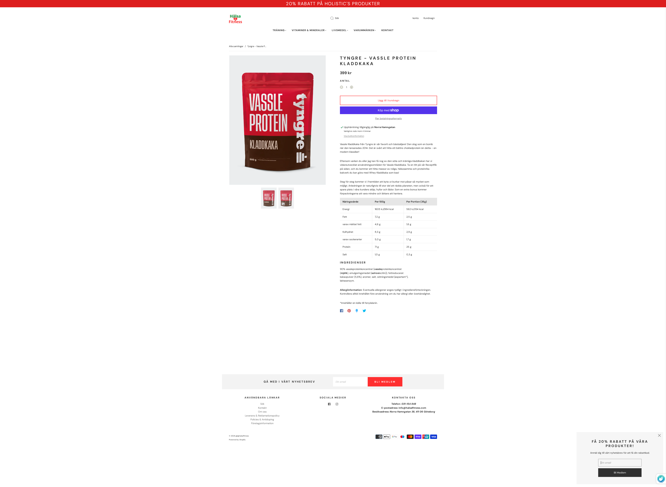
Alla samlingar (236, 46)
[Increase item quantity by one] (351, 88)
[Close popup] (659, 436)
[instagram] (337, 404)
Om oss (262, 411)
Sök (337, 18)
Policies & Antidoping (262, 419)
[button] (239, 120)
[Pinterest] (349, 311)
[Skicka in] (334, 18)
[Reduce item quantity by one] (341, 88)
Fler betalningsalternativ (388, 118)
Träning (279, 30)
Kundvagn (429, 18)
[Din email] (350, 381)
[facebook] (329, 404)
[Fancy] (357, 311)
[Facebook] (341, 311)
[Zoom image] (277, 120)
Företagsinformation (262, 423)
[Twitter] (364, 311)
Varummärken (364, 30)
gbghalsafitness (242, 436)
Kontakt (387, 30)
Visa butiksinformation (354, 136)
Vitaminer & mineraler (308, 30)
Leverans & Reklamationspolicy (262, 415)
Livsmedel (339, 30)
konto (416, 18)
